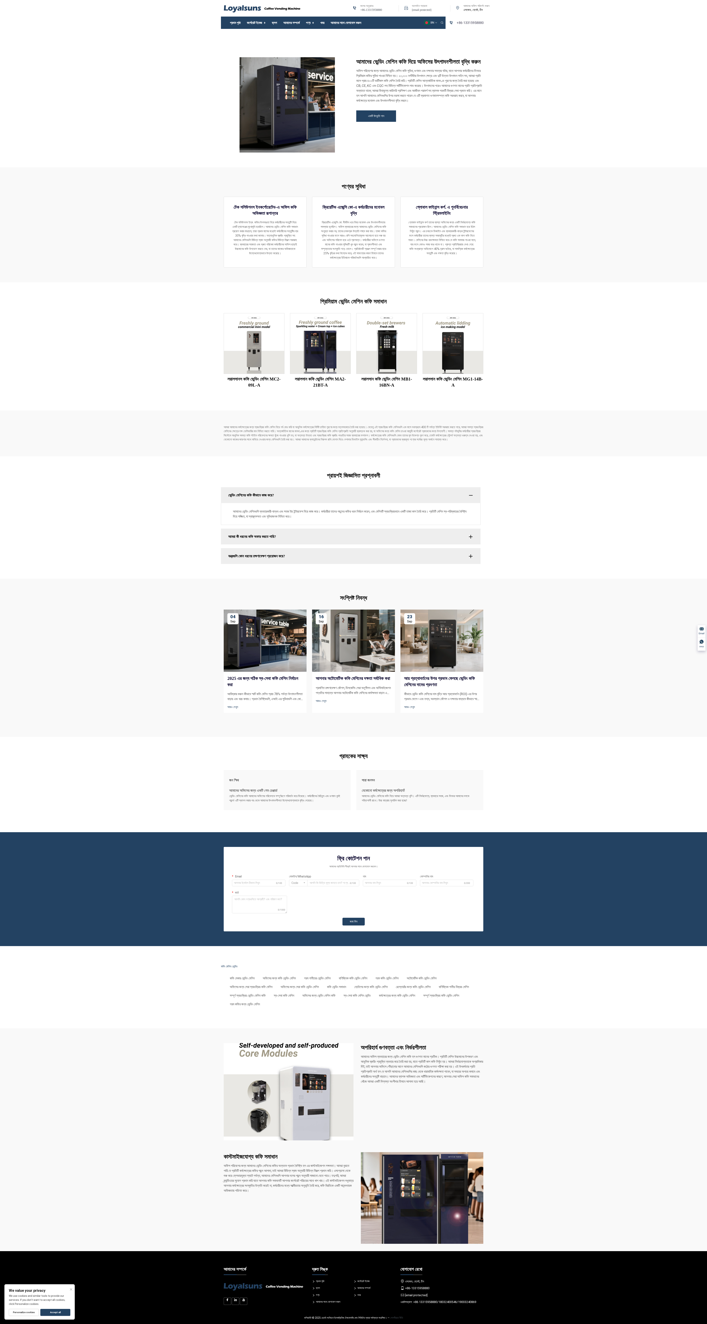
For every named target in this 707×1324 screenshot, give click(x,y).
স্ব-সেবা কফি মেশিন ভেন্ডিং (357, 995)
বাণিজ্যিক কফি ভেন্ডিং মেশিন (353, 978)
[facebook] (227, 1301)
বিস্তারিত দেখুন (254, 343)
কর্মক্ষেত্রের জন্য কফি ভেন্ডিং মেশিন (397, 995)
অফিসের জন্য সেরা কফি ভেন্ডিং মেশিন (300, 987)
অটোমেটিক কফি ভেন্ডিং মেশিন (422, 978)
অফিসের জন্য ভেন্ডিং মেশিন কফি (318, 995)
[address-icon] (458, 8)
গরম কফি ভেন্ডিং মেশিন (387, 978)
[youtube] (243, 1301)
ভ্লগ (274, 23)
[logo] (262, 8)
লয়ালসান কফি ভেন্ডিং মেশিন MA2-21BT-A (320, 382)
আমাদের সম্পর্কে (291, 23)
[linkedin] (235, 1301)
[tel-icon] (355, 8)
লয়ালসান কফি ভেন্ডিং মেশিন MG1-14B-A (453, 382)
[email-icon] (406, 8)
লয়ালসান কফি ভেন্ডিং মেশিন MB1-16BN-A (386, 382)
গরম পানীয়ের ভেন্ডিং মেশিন (317, 978)
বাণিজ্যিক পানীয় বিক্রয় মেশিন (454, 987)
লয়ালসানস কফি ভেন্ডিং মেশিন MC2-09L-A (254, 382)
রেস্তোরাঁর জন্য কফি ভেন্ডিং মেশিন (413, 987)
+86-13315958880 (371, 9)
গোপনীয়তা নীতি (396, 1317)
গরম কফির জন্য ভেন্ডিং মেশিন (245, 1004)
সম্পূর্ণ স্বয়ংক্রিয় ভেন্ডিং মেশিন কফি (248, 995)
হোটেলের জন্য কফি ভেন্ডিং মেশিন (371, 987)
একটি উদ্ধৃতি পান (376, 116)
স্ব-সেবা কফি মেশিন (284, 995)
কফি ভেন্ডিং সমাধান (336, 987)
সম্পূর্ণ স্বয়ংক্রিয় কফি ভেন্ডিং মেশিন (441, 995)
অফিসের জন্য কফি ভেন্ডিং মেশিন (279, 978)
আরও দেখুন (232, 707)
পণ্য (310, 23)
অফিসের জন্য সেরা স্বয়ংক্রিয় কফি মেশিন (251, 987)
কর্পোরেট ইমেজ (256, 23)
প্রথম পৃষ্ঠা (235, 23)
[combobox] (298, 883)
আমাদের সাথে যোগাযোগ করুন (346, 23)
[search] (442, 22)
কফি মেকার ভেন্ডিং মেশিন (242, 978)
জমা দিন (353, 921)
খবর (322, 23)
